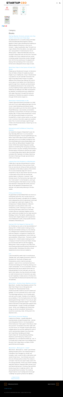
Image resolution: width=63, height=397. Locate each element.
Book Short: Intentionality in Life (18, 100)
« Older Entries (15, 377)
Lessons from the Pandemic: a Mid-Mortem (22, 161)
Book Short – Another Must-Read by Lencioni (22, 283)
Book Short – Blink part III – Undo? (19, 348)
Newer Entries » (15, 378)
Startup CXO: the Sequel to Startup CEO (21, 224)
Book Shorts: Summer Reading (18, 316)
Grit (10, 254)
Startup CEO (8, 388)
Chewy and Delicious (15, 193)
